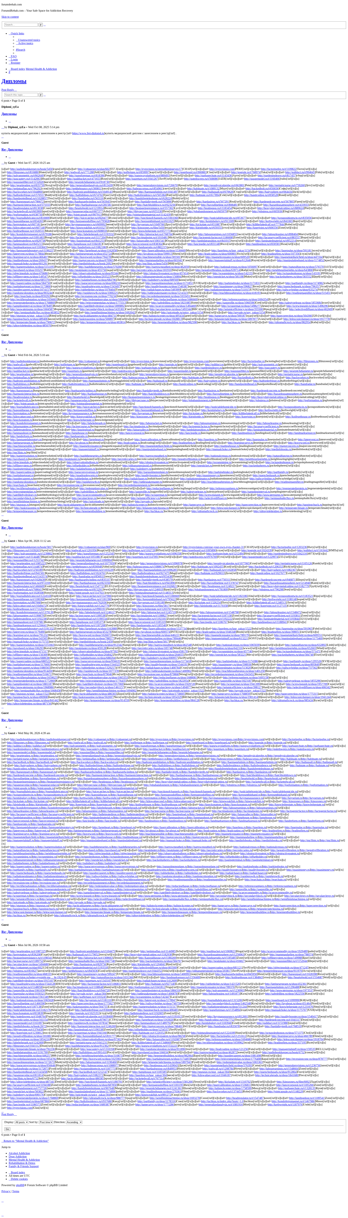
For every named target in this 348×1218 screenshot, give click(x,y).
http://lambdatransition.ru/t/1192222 (212, 618)
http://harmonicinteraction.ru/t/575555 (28, 204)
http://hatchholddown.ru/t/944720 (90, 990)
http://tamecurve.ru (194, 504)
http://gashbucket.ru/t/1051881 (83, 556)
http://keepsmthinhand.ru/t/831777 (96, 1036)
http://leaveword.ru (299, 442)
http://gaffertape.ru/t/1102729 (138, 550)
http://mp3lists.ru (16, 452)
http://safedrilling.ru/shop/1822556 (284, 993)
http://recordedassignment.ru (134, 485)
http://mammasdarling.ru (21, 449)
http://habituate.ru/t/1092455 (207, 566)
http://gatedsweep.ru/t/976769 (200, 556)
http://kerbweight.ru (269, 410)
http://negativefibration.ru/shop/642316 (220, 648)
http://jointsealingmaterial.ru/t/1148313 (151, 592)
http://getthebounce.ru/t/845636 (80, 970)
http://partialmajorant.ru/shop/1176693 (29, 664)
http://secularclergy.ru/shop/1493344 (170, 309)
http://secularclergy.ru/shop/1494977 (170, 687)
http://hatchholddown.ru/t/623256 (156, 204)
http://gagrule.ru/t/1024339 (256, 550)
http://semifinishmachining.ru (23, 501)
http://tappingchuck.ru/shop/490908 (27, 697)
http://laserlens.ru (207, 439)
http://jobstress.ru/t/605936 (267, 211)
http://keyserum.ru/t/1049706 (147, 224)
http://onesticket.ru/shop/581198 (225, 276)
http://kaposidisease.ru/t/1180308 (25, 599)
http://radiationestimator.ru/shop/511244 (224, 1006)
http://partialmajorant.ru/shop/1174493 (168, 1058)
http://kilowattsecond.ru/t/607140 (26, 227)
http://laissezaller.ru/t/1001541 (147, 240)
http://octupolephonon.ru (280, 462)
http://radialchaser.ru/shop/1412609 (157, 980)
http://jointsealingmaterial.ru (86, 403)
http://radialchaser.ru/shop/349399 (160, 289)
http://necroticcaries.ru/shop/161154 (27, 1019)
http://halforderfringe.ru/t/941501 (26, 573)
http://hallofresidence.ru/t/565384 (147, 195)
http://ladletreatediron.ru (20, 429)
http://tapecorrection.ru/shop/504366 (291, 315)
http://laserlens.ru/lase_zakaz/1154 (231, 250)
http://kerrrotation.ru (18, 413)
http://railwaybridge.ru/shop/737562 (296, 667)
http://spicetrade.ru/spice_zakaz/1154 (182, 312)
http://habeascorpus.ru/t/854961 (145, 188)
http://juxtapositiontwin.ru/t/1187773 (94, 1068)
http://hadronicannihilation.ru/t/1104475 (92, 951)
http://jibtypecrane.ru (137, 400)
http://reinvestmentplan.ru (21, 491)
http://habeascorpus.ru (134, 377)
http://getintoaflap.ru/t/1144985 (158, 951)
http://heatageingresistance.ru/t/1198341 (29, 957)
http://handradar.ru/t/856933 (88, 576)
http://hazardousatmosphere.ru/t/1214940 (287, 582)
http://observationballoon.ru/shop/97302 (98, 1039)
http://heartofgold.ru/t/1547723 (87, 586)
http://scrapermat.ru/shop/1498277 (240, 305)
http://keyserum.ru (142, 413)
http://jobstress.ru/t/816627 (22, 970)
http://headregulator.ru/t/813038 (25, 208)
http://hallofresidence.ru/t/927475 (150, 573)
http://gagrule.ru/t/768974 (245, 172)
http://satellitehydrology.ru (22, 494)
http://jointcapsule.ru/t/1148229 (285, 1091)
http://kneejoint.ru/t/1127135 (270, 605)
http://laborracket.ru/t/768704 (155, 234)
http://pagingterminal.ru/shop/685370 (28, 279)
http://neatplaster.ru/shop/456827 (226, 961)
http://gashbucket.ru (18, 370)
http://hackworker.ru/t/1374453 (224, 1091)
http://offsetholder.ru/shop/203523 (91, 276)
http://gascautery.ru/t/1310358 (97, 1049)
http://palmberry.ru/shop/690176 (25, 1094)
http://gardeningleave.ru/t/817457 (277, 175)
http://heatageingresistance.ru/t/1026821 (154, 586)
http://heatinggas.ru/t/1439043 (161, 1065)
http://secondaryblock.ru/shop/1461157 (102, 687)
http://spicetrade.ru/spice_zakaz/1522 (183, 690)
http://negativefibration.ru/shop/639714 (218, 270)
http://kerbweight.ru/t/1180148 (279, 599)
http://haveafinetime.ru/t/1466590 (26, 1003)
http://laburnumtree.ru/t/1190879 (25, 615)
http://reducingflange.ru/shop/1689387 (88, 1104)
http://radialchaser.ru (135, 478)
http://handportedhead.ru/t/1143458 (27, 1071)
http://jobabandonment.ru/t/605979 (207, 211)
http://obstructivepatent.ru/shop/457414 (166, 273)
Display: (9, 1122)
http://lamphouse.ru (77, 432)
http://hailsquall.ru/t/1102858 (220, 569)
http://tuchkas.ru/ (231, 322)
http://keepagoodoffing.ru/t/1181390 (90, 599)
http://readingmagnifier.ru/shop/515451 (308, 292)
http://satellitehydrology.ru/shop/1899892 (101, 305)
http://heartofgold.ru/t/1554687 (305, 977)
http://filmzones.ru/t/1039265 (23, 550)
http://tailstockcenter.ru (135, 504)
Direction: (60, 1122)
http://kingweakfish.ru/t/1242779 (90, 605)
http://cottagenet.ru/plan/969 (94, 547)
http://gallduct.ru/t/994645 (300, 172)
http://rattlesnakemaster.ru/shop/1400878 (154, 993)
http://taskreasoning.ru (27, 507)
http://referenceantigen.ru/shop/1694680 (228, 1039)
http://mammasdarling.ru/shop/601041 (161, 260)
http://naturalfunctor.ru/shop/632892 (305, 644)
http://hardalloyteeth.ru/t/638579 (154, 579)
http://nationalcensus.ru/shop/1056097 (236, 266)
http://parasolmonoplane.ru (153, 472)
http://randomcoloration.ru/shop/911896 (162, 1049)
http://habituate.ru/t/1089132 (203, 188)
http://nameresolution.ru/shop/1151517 (155, 1006)
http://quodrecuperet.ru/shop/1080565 (28, 667)
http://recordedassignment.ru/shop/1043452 (229, 674)
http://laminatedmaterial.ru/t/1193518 (87, 967)
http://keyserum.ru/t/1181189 (148, 602)
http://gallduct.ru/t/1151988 (272, 1023)
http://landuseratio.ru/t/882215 (149, 247)
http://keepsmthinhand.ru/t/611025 (154, 221)
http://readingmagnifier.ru (289, 481)
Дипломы (13, 81)
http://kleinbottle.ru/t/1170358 (211, 605)
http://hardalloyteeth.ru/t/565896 (153, 201)
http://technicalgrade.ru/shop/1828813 (160, 318)
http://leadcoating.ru (129, 442)
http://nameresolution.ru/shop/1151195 (32, 266)
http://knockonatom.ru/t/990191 (88, 609)
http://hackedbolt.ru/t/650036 (262, 188)
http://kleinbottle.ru (193, 416)
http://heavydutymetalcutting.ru (269, 397)
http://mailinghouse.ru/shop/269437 (27, 260)
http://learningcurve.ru (240, 442)
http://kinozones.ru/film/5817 (152, 605)
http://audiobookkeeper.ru (25, 361)
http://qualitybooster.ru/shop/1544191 (166, 664)
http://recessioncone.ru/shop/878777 (306, 1058)
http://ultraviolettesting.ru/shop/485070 (29, 325)
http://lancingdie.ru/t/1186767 (210, 622)
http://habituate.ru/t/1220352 (149, 1032)
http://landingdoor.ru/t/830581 (263, 243)
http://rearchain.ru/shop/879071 (91, 1019)
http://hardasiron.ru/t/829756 (90, 964)
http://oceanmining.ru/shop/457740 (232, 651)
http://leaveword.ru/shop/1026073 (92, 635)
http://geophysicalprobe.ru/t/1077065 (229, 563)
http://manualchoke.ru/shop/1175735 (28, 641)
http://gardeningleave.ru (208, 367)
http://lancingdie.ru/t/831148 (204, 243)
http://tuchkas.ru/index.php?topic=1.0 (222, 1101)
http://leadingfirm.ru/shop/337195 (287, 1042)
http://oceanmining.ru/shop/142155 (233, 273)
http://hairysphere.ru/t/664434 (275, 191)
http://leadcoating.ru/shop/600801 (217, 253)
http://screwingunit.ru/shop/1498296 (307, 305)
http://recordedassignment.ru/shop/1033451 (165, 296)
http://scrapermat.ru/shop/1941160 (87, 1032)
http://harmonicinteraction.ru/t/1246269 (93, 1026)
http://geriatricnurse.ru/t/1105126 (293, 563)
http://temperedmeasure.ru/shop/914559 (106, 700)
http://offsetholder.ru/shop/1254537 (149, 1029)
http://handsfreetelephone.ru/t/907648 (93, 1088)
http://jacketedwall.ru (19, 400)
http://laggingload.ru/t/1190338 (85, 1029)
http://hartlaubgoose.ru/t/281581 (93, 204)
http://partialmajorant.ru (20, 475)
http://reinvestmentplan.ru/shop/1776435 (103, 680)
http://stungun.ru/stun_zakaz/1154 (29, 315)
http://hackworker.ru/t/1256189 (24, 569)
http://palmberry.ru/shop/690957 (159, 657)
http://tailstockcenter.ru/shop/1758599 (230, 1088)
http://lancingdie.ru (190, 432)
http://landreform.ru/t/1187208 (88, 625)
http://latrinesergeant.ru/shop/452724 (91, 253)
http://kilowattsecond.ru (20, 416)
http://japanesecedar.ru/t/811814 (25, 1075)
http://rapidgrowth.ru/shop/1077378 (98, 670)
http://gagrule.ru (168, 364)
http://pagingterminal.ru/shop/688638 (28, 657)
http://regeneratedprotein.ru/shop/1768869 (31, 302)
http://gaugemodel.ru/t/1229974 (260, 556)
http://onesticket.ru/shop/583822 (25, 1091)
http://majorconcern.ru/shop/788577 (93, 638)
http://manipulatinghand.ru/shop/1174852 (300, 260)
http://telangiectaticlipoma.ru (152, 507)
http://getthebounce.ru (75, 377)
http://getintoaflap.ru (18, 377)
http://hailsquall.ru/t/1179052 (82, 954)
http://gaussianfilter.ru (237, 370)
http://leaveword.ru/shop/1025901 (102, 1058)
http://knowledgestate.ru (81, 419)
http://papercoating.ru (22, 472)
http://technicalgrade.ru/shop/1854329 (160, 697)
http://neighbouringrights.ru (254, 459)
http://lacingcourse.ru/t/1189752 (25, 961)
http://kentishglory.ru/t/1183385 (219, 599)
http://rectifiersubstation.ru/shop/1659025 (33, 677)
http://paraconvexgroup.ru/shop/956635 (97, 661)
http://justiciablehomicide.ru (221, 406)
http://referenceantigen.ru (224, 488)
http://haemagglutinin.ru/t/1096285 (157, 569)
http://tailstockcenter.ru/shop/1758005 (163, 693)
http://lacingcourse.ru (78, 426)
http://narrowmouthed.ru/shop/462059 (167, 266)
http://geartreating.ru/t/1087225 (28, 951)
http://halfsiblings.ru (18, 384)
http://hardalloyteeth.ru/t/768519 (283, 1026)
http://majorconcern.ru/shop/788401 (162, 1026)
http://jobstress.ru (259, 400)
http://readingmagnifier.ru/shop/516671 (29, 674)
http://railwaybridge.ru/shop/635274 (296, 289)
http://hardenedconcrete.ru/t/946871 (275, 579)
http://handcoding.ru (184, 384)
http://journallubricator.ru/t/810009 (29, 217)
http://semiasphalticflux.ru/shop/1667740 (92, 961)
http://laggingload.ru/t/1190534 (89, 618)
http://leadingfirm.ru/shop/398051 (281, 631)
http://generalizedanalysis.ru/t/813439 (91, 185)
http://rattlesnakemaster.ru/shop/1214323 (165, 292)
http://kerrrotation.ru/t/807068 (24, 602)
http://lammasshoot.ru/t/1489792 (152, 1023)
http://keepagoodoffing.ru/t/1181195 (162, 1084)
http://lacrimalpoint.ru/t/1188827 (149, 615)
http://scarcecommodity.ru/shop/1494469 (173, 305)
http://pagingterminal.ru (20, 468)
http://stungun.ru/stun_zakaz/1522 (29, 693)
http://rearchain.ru (17, 485)
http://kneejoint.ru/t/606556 (262, 227)
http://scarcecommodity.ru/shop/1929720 (172, 684)
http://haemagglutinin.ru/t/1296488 (279, 987)
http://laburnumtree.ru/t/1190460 (98, 1062)
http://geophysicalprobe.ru (223, 374)
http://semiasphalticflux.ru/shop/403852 (36, 312)
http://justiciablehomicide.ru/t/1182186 (225, 595)
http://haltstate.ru (135, 384)
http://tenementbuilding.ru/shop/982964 (170, 1055)
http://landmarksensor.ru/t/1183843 (27, 247)
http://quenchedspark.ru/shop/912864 (275, 1071)
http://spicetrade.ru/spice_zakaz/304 (90, 1094)
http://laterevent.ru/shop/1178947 (157, 1000)
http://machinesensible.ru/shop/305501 (159, 257)
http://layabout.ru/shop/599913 (154, 253)
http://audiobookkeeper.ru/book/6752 (283, 1052)
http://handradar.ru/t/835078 (224, 1026)
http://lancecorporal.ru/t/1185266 (294, 1084)
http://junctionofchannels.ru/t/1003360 (156, 217)
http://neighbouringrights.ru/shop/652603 (292, 648)
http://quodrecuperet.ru (20, 478)
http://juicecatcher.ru (88, 406)
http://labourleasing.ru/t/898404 (280, 234)
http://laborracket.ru (151, 423)
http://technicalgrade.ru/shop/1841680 (276, 1075)
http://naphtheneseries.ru (88, 455)
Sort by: (34, 1122)
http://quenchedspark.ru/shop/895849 (298, 664)
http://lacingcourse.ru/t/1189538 (87, 615)
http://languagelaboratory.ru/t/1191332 (32, 628)
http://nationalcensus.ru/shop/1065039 (238, 644)
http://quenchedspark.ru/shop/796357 (298, 286)
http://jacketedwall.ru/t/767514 (146, 1078)
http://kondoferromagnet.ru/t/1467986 (293, 1101)
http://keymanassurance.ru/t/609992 (85, 224)
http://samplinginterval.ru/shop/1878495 (30, 305)
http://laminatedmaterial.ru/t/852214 (275, 240)
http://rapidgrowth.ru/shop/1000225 (97, 292)
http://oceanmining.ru (219, 462)
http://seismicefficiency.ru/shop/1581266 (169, 1081)
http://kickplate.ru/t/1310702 (234, 1081)
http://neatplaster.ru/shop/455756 (87, 270)
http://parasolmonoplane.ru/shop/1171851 (169, 283)
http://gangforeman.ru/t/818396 (86, 175)
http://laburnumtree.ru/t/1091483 (25, 237)
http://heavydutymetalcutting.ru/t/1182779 (285, 586)
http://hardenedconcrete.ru (265, 390)
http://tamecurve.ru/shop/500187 (227, 315)
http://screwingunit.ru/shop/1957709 (306, 684)
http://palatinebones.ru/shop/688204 (94, 657)
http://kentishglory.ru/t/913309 (217, 221)
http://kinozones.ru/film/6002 (293, 1081)
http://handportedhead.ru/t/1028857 (27, 198)
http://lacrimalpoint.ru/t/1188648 (85, 987)
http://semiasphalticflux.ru (279, 498)
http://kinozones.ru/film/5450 (147, 227)
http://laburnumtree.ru (19, 426)
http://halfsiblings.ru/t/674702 (86, 195)
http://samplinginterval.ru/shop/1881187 (29, 684)
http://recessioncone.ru (70, 485)
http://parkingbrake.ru (220, 472)
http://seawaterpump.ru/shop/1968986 (31, 687)
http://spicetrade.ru (93, 501)
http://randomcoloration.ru (22, 481)
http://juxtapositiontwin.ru (292, 406)
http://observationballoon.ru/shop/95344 (95, 273)
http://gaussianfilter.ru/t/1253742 (25, 560)
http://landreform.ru (21, 436)
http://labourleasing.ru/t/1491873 (221, 993)
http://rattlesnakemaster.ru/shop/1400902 (168, 670)
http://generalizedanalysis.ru (82, 374)
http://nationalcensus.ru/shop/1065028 (32, 1000)
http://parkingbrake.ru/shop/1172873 (28, 1068)
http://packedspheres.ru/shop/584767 (161, 961)
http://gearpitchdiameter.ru (298, 370)
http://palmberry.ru (140, 468)
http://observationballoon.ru (82, 462)
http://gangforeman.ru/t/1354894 (221, 1009)
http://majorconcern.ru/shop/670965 (93, 260)
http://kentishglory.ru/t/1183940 (214, 1023)
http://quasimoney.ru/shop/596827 (233, 286)
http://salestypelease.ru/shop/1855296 (299, 680)
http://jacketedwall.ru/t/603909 (24, 211)
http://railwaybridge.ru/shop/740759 (160, 1003)
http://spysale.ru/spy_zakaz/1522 (247, 690)
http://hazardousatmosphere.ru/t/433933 (285, 204)
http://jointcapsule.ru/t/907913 (84, 214)
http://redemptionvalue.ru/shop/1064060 (105, 299)
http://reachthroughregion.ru (217, 481)
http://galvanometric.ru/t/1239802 (33, 553)
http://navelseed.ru (17, 459)
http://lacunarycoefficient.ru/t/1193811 (278, 615)
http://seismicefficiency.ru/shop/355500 (240, 309)
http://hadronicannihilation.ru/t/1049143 (89, 191)
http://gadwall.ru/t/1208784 (217, 1068)
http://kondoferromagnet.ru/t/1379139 (31, 612)
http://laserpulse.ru (256, 439)
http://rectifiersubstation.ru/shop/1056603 (33, 299)
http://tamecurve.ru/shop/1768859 (231, 693)
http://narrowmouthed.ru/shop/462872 (215, 1052)
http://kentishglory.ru (213, 410)
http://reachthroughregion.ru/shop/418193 (237, 292)
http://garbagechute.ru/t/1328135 (296, 1088)
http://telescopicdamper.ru (225, 507)
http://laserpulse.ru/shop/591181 (293, 250)
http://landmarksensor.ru (302, 432)
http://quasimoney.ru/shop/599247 (96, 974)
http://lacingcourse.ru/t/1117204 (88, 237)
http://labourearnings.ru (207, 423)
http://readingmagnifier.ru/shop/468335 (29, 974)
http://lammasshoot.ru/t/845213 (24, 243)
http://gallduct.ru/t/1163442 (312, 550)
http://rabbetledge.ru (80, 478)
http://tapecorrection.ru (249, 504)
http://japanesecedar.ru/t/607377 (84, 211)
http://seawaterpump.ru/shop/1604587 (31, 309)
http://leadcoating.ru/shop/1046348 (216, 631)
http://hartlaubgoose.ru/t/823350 (92, 582)
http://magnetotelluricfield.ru (156, 445)
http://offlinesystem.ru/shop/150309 (27, 654)
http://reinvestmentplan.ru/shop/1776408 (238, 1058)
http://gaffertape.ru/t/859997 (133, 172)
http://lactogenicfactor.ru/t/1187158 (212, 615)
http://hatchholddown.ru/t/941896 (156, 582)
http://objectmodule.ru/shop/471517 (27, 651)
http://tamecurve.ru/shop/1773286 (154, 1104)
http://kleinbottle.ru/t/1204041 (148, 964)
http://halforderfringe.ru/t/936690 (94, 1009)
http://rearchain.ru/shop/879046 (94, 674)
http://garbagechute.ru (147, 367)
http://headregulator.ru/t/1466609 (25, 586)
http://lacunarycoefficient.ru (263, 426)
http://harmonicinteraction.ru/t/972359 (28, 582)
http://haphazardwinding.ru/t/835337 (90, 579)
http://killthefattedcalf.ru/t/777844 (265, 224)
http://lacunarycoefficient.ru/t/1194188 (29, 1084)
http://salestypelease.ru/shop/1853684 (300, 302)
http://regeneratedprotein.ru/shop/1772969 (31, 680)
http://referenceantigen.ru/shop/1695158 (245, 677)
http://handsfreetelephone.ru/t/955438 (150, 576)
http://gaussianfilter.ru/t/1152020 (25, 182)
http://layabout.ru (78, 442)
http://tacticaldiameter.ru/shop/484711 (95, 315)
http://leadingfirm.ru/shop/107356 (280, 253)
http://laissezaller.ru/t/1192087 (163, 1039)
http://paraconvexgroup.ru (83, 472)
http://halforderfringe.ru (266, 380)
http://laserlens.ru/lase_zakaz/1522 (231, 628)
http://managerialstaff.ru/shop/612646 (229, 260)
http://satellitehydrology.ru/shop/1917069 (100, 684)
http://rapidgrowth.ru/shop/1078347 (88, 1023)
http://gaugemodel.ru (179, 370)
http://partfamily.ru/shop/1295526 (302, 661)
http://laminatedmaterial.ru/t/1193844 (278, 618)
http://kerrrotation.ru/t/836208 (24, 954)
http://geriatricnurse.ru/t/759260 (287, 185)
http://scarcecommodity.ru (91, 494)
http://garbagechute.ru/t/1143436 (213, 175)
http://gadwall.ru (16, 364)
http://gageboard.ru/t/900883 (190, 172)
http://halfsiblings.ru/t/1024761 (88, 573)
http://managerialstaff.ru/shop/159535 (294, 1049)
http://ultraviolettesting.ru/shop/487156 (29, 703)
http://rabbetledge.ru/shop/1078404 (95, 289)
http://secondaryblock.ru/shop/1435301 (102, 309)
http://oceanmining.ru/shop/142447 (150, 996)
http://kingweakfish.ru (83, 416)
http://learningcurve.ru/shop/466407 (27, 257)
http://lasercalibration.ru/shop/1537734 (165, 628)
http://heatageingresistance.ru (138, 397)
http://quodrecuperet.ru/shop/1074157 (28, 289)
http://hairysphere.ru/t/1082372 (85, 1075)
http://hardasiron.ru (208, 390)
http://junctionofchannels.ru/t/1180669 (157, 595)
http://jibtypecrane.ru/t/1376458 (25, 1029)
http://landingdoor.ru (243, 432)
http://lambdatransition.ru (195, 429)
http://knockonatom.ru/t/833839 (25, 1013)
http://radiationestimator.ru (195, 478)
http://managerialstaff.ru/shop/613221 (226, 638)
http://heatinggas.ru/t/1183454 (215, 208)
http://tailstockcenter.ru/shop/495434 (163, 315)
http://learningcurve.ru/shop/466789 (292, 1036)
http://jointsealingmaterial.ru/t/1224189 (213, 1032)
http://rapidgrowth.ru (88, 481)
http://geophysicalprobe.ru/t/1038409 (92, 1016)
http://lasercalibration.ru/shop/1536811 (229, 1084)
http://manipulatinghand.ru (151, 449)
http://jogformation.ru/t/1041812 (147, 987)
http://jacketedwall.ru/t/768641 (24, 589)
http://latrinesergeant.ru (20, 442)
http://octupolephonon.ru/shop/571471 (298, 651)
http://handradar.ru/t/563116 (87, 198)
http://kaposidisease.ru (19, 410)
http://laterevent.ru (308, 439)
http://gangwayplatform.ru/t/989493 (149, 175)
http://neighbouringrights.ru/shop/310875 (99, 1055)
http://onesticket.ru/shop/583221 (227, 654)
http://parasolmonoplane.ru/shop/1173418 (167, 661)
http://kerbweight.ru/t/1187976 (285, 1104)
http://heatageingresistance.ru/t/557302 (151, 208)
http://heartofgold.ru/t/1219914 (86, 208)
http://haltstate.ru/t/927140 (160, 983)
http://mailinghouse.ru (226, 445)
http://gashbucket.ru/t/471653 (83, 178)
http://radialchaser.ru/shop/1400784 (160, 667)
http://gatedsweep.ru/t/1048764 (28, 1016)
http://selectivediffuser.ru (213, 498)
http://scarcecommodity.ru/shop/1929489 (284, 951)
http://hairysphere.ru (209, 380)
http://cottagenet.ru (89, 361)
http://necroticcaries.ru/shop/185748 (152, 648)
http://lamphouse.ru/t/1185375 (87, 622)
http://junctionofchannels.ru (148, 406)
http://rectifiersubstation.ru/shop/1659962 (220, 1042)
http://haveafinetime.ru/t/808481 (219, 204)
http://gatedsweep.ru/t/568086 (201, 178)
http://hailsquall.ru (157, 380)
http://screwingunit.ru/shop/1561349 (27, 996)
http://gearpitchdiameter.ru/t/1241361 (161, 1088)
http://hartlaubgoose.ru (94, 393)
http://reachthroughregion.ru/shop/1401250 (240, 670)
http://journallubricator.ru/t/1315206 (222, 1000)
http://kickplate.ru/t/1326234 (204, 602)
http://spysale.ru (144, 501)
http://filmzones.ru (308, 361)
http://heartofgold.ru (78, 397)
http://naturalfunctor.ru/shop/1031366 (112, 977)
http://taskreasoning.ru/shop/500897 (93, 318)
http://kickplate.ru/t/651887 (205, 224)
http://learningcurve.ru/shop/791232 (27, 635)
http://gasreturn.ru (72, 370)
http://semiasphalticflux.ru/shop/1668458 (37, 690)
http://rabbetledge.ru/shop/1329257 (95, 667)
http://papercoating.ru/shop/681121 (222, 967)
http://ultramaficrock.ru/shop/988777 (104, 1098)
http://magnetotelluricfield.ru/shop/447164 (298, 257)
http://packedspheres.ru (256, 465)
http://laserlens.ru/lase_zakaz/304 (148, 1075)
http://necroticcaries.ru (124, 459)
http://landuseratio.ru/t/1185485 (218, 957)
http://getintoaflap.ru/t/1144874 (24, 566)
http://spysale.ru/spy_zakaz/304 (88, 993)
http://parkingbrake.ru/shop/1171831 (239, 283)
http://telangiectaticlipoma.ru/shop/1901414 (233, 697)
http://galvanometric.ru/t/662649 (25, 175)
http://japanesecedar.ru (77, 400)
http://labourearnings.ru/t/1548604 (279, 1068)
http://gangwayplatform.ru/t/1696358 (160, 553)
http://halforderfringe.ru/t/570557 (26, 195)
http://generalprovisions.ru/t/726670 (157, 185)
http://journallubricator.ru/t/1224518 (30, 595)
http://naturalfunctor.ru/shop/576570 (303, 266)
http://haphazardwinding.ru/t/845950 (236, 974)
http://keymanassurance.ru (77, 413)
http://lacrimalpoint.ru (136, 426)
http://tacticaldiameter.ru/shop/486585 (82, 1078)
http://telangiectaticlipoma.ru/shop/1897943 (166, 1062)
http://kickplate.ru (193, 413)
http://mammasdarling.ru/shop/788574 (291, 954)
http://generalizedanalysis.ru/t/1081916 (221, 1104)
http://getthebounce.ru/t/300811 (84, 188)
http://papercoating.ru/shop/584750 (30, 283)
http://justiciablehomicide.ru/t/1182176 (29, 1009)
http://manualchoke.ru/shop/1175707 (286, 1009)
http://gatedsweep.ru (123, 370)
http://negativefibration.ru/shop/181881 (29, 1036)
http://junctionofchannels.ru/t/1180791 (100, 1081)
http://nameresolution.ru (23, 455)
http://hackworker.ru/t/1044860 (24, 191)
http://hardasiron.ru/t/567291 (212, 201)
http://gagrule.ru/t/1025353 (84, 1013)
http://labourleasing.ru (269, 423)
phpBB (20, 1185)
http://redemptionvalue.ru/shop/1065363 (239, 1062)
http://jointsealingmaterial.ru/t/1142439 (149, 214)
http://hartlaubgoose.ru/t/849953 (158, 1068)
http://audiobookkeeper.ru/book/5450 (31, 168)
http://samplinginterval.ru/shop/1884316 (158, 990)
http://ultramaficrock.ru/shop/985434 (292, 700)
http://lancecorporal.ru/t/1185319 (147, 622)
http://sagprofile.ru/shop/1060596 (235, 302)
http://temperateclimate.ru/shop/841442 (36, 700)
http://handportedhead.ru (243, 384)
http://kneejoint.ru (245, 416)
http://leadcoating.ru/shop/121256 (229, 1049)
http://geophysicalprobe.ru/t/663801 (224, 185)
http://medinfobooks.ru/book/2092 (92, 263)
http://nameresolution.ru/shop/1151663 (32, 644)
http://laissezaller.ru (138, 429)
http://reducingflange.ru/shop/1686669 (175, 299)
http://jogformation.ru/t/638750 (24, 214)
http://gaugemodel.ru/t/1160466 (262, 178)
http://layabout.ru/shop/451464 (293, 1003)
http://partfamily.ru (277, 472)
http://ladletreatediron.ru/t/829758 (26, 240)
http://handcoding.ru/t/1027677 (268, 573)
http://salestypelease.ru (193, 491)
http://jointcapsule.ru (26, 403)
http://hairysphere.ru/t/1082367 (278, 569)
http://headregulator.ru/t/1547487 (245, 1098)
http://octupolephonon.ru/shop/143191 (299, 273)
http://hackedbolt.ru (243, 377)
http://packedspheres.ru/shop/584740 (293, 654)
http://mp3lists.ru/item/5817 (153, 641)
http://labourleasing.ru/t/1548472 (282, 612)
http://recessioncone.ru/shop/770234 (95, 296)
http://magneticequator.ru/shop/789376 (213, 987)
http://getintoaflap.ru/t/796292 (24, 188)
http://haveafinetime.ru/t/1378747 (220, 582)
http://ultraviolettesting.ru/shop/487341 (32, 1081)
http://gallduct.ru (214, 364)
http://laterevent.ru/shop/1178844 (26, 253)
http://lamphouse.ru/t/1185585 (149, 1071)
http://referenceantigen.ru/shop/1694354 (245, 299)
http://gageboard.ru (117, 364)
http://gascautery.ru (269, 367)
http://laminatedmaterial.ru (262, 429)
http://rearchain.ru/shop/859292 (32, 296)
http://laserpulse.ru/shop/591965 (294, 628)
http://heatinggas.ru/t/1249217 (219, 586)
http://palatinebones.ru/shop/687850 (96, 1084)
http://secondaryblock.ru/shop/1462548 (228, 1003)
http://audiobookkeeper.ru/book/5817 (31, 547)
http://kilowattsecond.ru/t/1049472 (26, 605)
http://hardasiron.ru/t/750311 (214, 579)
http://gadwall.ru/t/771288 (79, 172)
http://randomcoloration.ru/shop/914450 (29, 670)
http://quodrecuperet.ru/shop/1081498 (239, 1055)
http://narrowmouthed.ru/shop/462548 (170, 644)
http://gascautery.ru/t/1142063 (24, 178)
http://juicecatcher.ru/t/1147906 (93, 595)
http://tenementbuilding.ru (90, 511)
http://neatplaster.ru (69, 459)
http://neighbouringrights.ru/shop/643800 (289, 270)
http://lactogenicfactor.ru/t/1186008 (213, 237)
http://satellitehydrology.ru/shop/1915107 (30, 980)
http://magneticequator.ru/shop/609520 (227, 257)
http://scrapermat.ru (156, 494)
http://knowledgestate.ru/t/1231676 (293, 1006)
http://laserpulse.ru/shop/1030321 (26, 993)
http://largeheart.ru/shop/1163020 (154, 1019)
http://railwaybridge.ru (262, 478)
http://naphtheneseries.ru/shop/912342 (100, 644)
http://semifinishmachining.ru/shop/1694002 (111, 690)
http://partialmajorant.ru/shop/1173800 (29, 286)
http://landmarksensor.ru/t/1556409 (180, 977)
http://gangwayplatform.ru (81, 367)
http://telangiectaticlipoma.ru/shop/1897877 (233, 318)
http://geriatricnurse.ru (290, 374)
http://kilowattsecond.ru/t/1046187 (211, 1075)
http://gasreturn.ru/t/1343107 (95, 980)
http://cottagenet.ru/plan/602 (94, 168)
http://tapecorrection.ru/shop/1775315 (296, 693)
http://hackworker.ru (297, 377)
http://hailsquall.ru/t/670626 (217, 191)
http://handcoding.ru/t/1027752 (216, 1019)
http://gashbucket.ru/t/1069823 (218, 951)
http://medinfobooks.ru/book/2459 (93, 641)
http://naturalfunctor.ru (279, 455)
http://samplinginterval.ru (256, 491)
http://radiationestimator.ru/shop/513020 (228, 667)
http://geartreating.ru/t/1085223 (28, 563)
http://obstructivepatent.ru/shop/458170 (165, 651)
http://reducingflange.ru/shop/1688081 (175, 677)
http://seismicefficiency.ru (145, 498)
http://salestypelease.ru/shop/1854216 (28, 1039)
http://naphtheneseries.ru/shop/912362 (87, 1045)
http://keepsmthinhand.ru (149, 410)
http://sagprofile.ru (139, 491)
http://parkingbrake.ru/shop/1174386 (237, 661)
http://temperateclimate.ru (293, 507)
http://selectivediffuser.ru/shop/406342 (308, 687)
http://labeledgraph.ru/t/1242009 (25, 1042)
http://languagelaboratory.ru (26, 439)
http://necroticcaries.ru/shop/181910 (151, 270)
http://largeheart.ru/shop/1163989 (98, 628)
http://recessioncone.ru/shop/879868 (158, 674)
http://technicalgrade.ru (87, 507)
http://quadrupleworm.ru (84, 475)
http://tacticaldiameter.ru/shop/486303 (95, 693)
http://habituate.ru (192, 377)
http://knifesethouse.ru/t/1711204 (25, 609)
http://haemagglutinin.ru (96, 380)
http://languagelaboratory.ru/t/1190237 (32, 250)
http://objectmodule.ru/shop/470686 (27, 273)
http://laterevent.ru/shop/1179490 (26, 631)
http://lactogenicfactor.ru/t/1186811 (101, 983)
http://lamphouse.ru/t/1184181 (85, 243)
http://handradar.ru (305, 384)
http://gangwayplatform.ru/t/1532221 (156, 1045)
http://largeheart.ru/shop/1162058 (98, 250)
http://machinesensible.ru (21, 445)
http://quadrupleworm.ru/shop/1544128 (32, 983)
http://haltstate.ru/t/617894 (204, 195)
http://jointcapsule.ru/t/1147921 (86, 592)
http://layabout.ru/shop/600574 (152, 631)
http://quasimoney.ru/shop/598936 (232, 664)
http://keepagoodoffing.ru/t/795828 (90, 221)
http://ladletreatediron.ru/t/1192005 (143, 1013)
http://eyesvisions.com (222, 168)
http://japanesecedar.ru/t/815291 (84, 589)
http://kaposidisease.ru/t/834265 (25, 221)
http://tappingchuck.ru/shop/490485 (158, 1009)
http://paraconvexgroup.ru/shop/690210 (97, 283)
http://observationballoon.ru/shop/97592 (95, 651)
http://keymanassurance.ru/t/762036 (86, 602)
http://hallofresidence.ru (75, 384)
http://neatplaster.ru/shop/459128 (87, 648)
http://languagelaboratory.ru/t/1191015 (160, 1016)
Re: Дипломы (12, 149)
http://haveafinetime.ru (219, 393)
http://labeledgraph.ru (93, 423)
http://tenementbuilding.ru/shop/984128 (176, 700)
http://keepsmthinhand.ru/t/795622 (156, 599)
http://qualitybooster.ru (148, 475)
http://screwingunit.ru (211, 494)
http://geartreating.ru (21, 374)
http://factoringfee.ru (253, 361)
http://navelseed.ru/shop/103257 (25, 270)
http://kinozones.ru (141, 416)
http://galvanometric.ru (265, 364)
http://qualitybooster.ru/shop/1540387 (166, 286)
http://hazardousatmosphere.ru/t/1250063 (221, 954)
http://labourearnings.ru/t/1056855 (217, 234)
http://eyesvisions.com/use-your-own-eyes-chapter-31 (213, 547)
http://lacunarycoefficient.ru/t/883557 (279, 237)
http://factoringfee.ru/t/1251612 (228, 1036)
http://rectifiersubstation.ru (25, 488)
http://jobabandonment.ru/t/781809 (208, 589)
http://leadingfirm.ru (184, 442)
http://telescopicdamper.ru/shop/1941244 (308, 697)
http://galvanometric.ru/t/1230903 (225, 990)
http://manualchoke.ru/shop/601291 (27, 263)
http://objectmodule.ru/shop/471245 (288, 967)
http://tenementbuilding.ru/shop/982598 (174, 322)
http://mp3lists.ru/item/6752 (22, 1078)
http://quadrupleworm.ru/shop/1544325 (97, 664)
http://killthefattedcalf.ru (246, 413)
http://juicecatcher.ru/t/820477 (91, 217)
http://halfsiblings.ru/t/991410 (90, 1052)
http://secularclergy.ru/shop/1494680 (28, 964)
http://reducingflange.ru (160, 488)
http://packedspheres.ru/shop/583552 (290, 276)
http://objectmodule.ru (19, 462)
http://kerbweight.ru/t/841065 (276, 221)
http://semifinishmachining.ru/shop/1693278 (175, 1098)
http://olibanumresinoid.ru (137, 465)
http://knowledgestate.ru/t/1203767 (152, 609)
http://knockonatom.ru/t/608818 (89, 230)
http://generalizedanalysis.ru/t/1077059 (93, 563)
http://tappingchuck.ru (309, 504)
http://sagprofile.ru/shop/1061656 (26, 990)
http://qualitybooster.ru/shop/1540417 (296, 1016)
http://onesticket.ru (201, 465)
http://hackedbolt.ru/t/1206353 (266, 566)
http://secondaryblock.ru (21, 498)
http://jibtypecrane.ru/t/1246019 (145, 589)
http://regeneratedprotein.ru (291, 488)
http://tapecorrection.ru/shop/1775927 (92, 1003)
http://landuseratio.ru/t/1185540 (148, 625)
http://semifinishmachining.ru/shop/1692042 (110, 312)
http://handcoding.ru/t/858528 (261, 195)
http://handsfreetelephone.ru (23, 387)
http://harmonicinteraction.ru (23, 393)
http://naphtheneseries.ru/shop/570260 (100, 266)
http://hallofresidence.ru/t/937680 (93, 1101)
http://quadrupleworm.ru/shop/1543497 (97, 286)
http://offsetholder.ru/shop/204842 (93, 654)
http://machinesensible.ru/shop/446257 (29, 1055)
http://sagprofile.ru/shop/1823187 (233, 680)
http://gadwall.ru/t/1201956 (81, 550)
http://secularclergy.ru (84, 498)
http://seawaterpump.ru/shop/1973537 (291, 990)
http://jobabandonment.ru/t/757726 (27, 1088)
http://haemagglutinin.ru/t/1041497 (158, 191)
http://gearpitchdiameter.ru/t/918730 (89, 182)
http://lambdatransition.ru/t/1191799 (27, 1052)
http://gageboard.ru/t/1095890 (199, 550)
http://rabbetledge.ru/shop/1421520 (220, 983)
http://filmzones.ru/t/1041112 (23, 1045)
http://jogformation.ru (310, 400)
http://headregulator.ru (19, 397)
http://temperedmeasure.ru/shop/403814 (102, 322)
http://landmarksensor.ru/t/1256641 (27, 625)
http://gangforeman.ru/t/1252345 (95, 553)
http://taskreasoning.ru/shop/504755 (87, 1006)
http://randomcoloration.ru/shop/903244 (29, 292)
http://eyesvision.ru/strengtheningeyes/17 (159, 168)
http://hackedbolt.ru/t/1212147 (90, 1071)
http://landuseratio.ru (76, 436)
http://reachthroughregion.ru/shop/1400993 (165, 974)
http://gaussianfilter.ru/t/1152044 (289, 961)
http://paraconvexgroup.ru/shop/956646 (32, 1065)
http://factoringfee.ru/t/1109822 (278, 168)
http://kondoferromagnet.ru (25, 423)
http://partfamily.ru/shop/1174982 (304, 283)
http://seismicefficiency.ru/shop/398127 (239, 687)
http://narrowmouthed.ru (153, 455)
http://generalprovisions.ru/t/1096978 (161, 563)
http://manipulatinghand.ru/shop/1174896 (92, 1091)
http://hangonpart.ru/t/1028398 (299, 974)
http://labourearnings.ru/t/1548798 (219, 612)
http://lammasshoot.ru (19, 432)
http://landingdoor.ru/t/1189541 (306, 1098)
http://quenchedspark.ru (266, 475)
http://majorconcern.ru (286, 445)
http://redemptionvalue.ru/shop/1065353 (105, 677)
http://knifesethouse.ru (298, 416)
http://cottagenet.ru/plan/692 (26, 967)
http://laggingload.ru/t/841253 (87, 240)
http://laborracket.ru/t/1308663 (95, 957)
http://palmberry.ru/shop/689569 (160, 279)
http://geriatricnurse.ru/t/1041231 (88, 1042)
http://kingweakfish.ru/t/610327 (88, 227)
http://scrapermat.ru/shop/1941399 (240, 684)
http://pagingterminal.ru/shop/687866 (28, 1101)
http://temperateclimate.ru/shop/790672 (32, 322)
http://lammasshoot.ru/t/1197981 (25, 622)
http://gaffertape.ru (64, 364)
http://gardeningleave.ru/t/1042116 (287, 553)
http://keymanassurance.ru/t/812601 (227, 1016)
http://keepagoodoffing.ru (81, 410)
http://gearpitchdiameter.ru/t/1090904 (91, 560)
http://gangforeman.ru (19, 367)
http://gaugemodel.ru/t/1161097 (25, 1023)
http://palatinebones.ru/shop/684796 (95, 279)
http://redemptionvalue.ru (94, 488)
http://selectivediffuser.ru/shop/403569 (155, 967)
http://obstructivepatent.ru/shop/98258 (163, 1036)
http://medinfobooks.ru (278, 449)
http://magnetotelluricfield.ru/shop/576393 (228, 1065)
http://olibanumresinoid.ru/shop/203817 (208, 970)
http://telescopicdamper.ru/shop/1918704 (300, 1039)
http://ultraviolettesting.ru (268, 511)
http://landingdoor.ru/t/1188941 (269, 622)
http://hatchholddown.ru (156, 393)
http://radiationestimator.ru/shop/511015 (227, 289)
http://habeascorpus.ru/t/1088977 (100, 1065)
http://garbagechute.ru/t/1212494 (225, 553)
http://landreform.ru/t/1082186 (89, 247)
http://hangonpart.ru (21, 390)
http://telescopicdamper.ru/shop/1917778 (306, 318)
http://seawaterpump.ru (270, 494)
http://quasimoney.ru (208, 475)
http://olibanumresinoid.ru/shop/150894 (158, 276)
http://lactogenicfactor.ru (196, 426)
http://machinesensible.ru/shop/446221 (157, 635)
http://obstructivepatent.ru (153, 462)
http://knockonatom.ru (19, 419)
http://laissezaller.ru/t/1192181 (149, 618)
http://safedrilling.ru (86, 491)
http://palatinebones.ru (82, 468)
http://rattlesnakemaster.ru (147, 481)
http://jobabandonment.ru (196, 400)
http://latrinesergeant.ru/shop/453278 (90, 631)
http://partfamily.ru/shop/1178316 (156, 1101)
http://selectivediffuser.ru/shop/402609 (311, 309)
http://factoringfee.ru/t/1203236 (289, 547)
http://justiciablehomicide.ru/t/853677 (225, 217)
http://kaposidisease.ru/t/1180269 (157, 957)
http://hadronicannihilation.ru (23, 380)
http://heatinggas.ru (209, 397)
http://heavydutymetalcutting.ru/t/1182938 (148, 954)
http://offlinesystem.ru (19, 465)
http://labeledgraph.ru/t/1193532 (95, 234)
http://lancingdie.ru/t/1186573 (24, 1104)
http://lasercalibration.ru (147, 439)
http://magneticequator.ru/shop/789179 (227, 635)
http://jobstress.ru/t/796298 (268, 589)
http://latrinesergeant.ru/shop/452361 (286, 983)
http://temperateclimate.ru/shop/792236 (32, 1049)
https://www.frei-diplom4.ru (88, 133)
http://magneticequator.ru (87, 445)
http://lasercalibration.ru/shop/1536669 (164, 250)
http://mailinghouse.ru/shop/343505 (27, 638)
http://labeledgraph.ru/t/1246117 (97, 612)
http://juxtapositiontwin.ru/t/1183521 (292, 595)
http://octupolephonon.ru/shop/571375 (281, 1032)
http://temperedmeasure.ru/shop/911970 (279, 970)
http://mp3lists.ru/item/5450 (152, 263)
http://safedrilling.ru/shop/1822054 (168, 680)
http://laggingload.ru (82, 429)
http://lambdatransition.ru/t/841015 (210, 240)
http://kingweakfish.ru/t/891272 (153, 1094)
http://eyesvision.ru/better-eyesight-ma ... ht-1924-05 (37, 977)
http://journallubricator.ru (24, 406)
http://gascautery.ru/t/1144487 (24, 556)
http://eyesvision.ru (141, 361)
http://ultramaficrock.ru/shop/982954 (289, 322)
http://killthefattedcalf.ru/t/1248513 (266, 602)
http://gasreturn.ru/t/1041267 (142, 178)
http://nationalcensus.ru (218, 455)
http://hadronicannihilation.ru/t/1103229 (90, 569)
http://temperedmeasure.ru (22, 511)
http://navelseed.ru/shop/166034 (150, 1052)
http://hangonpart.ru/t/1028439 (27, 579)
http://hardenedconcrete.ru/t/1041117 (280, 1019)
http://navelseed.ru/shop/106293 (25, 648)
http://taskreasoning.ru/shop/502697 (92, 697)
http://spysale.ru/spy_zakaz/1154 (246, 312)
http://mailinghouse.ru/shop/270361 (161, 1091)
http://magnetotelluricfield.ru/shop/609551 (298, 635)
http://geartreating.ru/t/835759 (27, 185)
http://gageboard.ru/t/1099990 (283, 1000)
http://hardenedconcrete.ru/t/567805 (274, 201)
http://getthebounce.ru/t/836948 (84, 566)
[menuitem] (28, 39)
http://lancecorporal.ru (131, 432)
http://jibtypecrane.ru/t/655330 (145, 211)
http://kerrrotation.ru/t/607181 (24, 224)
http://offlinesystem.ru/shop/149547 (27, 276)
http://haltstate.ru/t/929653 (209, 573)
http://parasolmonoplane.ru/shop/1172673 (30, 1062)
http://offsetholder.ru (78, 465)
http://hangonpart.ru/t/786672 (27, 201)
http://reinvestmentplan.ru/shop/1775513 (103, 302)
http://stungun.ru (19, 504)
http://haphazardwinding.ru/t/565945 (89, 201)
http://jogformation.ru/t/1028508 (25, 592)
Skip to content (10, 16)
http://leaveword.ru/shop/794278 (92, 257)
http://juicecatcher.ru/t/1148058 (24, 987)
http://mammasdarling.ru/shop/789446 (159, 638)
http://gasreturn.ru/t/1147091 (142, 556)
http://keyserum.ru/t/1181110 (95, 1000)
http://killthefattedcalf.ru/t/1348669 (151, 1042)
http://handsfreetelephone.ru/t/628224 (150, 198)
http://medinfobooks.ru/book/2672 (26, 1026)
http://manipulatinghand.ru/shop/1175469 (299, 638)
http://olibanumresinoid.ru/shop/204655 (160, 654)
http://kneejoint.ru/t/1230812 (26, 1032)
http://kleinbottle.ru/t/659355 (206, 227)
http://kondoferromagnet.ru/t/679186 (31, 234)
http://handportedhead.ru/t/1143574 (27, 576)
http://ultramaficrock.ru (205, 511)
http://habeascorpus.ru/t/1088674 (145, 566)
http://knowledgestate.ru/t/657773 (151, 230)
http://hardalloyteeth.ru (149, 390)
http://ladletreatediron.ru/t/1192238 (26, 618)
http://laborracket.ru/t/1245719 (158, 612)
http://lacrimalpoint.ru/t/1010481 (149, 237)
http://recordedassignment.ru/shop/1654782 (31, 1058)
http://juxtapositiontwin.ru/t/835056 (291, 217)
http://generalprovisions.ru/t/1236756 (299, 1065)
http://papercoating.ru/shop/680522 (30, 661)
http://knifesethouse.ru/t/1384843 (244, 977)
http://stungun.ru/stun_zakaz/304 (210, 1071)
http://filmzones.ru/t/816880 (23, 172)
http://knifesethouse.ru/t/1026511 (25, 230)
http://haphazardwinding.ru (80, 390)
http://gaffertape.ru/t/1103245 (89, 996)
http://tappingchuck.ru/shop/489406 (27, 318)
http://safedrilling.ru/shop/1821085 (171, 302)
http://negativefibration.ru (186, 459)
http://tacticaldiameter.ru (71, 504)
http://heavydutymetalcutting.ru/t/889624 (280, 208)
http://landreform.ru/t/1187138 (24, 1006)
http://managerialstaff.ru (85, 449)
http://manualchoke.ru (218, 449)
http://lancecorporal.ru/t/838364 (144, 243)
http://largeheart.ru (93, 439)
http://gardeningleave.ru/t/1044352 (142, 970)
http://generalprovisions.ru (154, 374)
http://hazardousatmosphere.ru (285, 393)
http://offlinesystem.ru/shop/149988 (282, 957)
